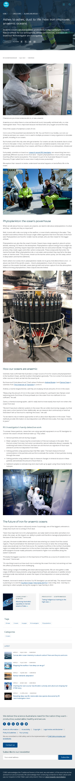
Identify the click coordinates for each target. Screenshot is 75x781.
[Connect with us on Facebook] (4, 723)
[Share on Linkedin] (30, 41)
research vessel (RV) (40, 152)
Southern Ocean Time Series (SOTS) (34, 583)
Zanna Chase (64, 382)
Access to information (10, 729)
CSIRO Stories (17, 13)
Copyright (36, 729)
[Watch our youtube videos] (26, 723)
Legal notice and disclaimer (53, 729)
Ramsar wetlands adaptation (23, 676)
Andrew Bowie (50, 382)
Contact (7, 41)
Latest (7, 646)
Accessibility (26, 729)
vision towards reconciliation (55, 777)
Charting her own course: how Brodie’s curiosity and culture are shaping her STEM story (40, 687)
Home (4, 13)
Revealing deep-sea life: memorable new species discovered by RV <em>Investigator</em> (36, 697)
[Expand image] (37, 89)
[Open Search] (69, 4)
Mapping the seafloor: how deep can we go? (29, 665)
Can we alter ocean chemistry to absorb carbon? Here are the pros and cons (40, 655)
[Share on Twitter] (25, 41)
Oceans (15, 623)
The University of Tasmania (24, 385)
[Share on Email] (34, 41)
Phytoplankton (46, 623)
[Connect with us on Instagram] (8, 723)
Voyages (24, 623)
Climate (7, 623)
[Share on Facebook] (21, 41)
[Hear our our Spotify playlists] (17, 723)
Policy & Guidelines (9, 733)
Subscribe (65, 757)
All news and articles (31, 13)
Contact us (10, 745)
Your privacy (23, 733)
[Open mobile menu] (63, 4)
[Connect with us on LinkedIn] (13, 723)
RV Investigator (34, 623)
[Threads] (21, 723)
